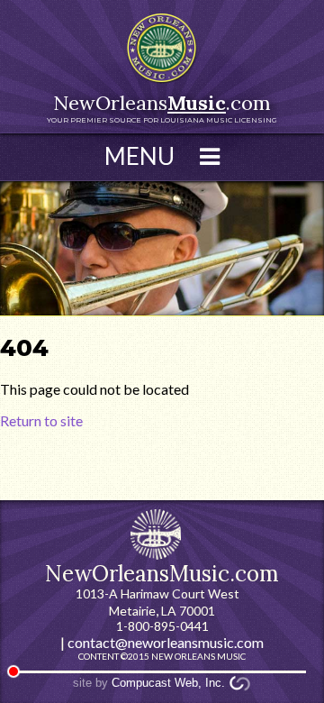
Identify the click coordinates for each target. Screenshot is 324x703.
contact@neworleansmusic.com (166, 642)
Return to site (41, 420)
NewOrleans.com (162, 107)
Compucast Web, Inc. (168, 682)
